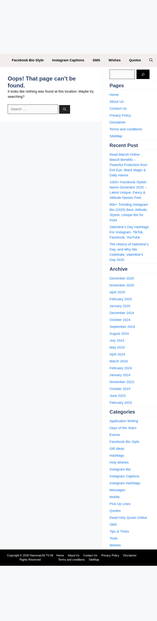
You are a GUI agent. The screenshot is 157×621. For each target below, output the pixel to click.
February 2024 (121, 368)
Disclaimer (118, 122)
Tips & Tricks (119, 531)
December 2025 (122, 278)
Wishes (115, 60)
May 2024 (117, 347)
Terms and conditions (126, 129)
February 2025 (121, 299)
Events (115, 435)
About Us (117, 102)
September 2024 (122, 327)
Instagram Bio (120, 469)
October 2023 (120, 389)
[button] (151, 60)
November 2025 (122, 285)
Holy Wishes (119, 462)
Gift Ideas (117, 449)
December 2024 (122, 313)
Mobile (115, 497)
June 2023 (118, 396)
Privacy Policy (120, 115)
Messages (117, 490)
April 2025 (117, 292)
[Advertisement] (78, 27)
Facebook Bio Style (28, 60)
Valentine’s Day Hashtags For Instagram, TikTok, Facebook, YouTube (129, 232)
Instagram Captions (68, 60)
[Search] (64, 109)
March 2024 (119, 361)
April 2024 (117, 354)
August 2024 (119, 334)
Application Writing (124, 421)
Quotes (135, 60)
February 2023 (121, 403)
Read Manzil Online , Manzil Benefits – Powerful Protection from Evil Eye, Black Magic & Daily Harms (128, 165)
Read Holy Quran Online (128, 518)
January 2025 (120, 306)
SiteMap (116, 136)
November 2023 (122, 382)
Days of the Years (123, 428)
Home (114, 95)
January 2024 (120, 375)
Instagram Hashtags (125, 483)
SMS (96, 60)
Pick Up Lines (120, 504)
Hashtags (117, 455)
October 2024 (120, 320)
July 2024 (117, 340)
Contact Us (118, 108)
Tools (114, 538)
